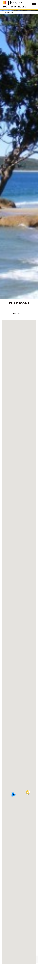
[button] (28, 792)
